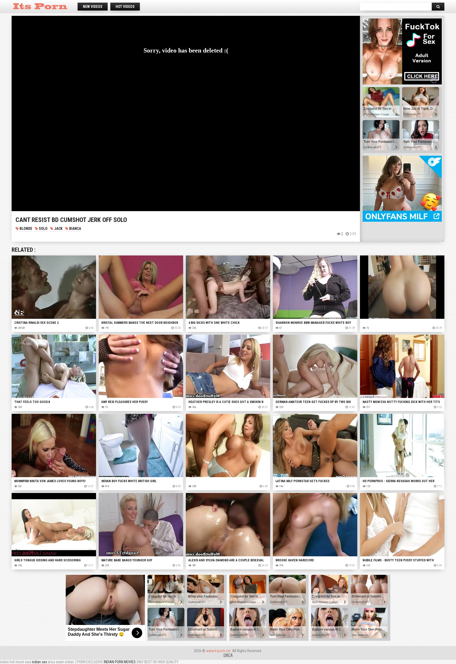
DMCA (228, 655)
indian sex (39, 662)
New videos (92, 6)
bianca (74, 228)
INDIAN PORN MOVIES (120, 662)
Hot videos (125, 6)
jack (58, 228)
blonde (25, 228)
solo (43, 228)
